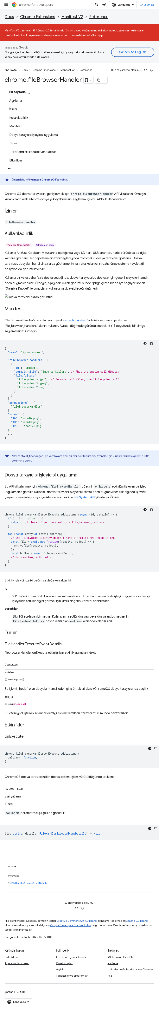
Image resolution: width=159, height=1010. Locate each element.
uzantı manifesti (76, 320)
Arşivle (60, 969)
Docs (9, 16)
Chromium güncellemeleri (72, 957)
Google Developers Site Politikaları (70, 925)
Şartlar (9, 991)
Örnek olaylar (64, 963)
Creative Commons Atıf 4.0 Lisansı (76, 920)
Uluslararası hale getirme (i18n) (131, 456)
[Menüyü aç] (6, 4)
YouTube (113, 963)
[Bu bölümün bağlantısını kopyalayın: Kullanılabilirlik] (37, 234)
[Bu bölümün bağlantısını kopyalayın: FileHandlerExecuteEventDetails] (65, 644)
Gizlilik (20, 991)
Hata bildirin (12, 957)
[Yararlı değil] (151, 70)
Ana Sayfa (11, 70)
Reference (98, 16)
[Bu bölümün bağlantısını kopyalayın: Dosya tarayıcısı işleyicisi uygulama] (81, 475)
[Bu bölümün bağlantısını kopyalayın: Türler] (21, 633)
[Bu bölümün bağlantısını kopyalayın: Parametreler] (26, 788)
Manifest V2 (72, 16)
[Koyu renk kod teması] (145, 343)
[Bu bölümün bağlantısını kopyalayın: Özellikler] (21, 664)
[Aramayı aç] (96, 4)
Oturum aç (147, 4)
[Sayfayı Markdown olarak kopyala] (98, 80)
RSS (110, 975)
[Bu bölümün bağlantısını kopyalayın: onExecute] (27, 736)
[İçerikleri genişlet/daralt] (29, 93)
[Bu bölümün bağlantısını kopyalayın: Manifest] (27, 309)
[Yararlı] (146, 70)
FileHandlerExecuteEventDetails (29, 883)
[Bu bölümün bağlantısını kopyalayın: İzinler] (21, 211)
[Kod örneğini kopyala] (151, 343)
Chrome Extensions (37, 16)
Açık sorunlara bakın (17, 963)
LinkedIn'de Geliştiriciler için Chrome (130, 969)
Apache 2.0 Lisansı (137, 920)
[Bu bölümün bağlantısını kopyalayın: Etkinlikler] (28, 725)
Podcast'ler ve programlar (72, 975)
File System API (84, 497)
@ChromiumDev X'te (121, 957)
